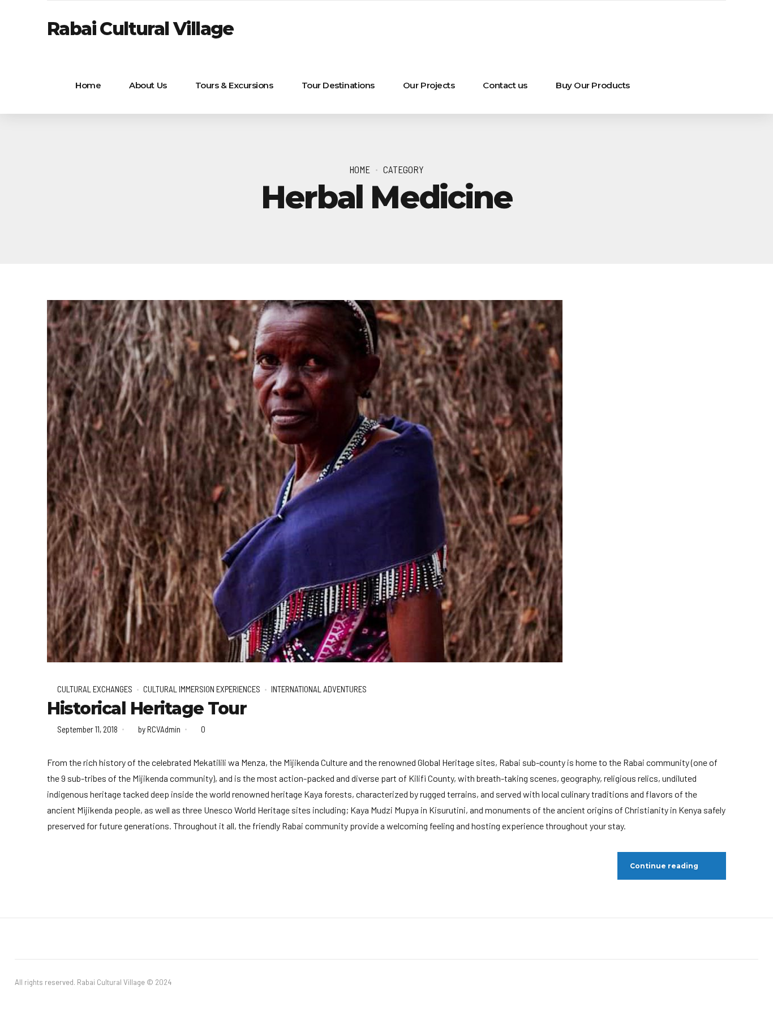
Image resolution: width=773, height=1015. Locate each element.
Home (88, 85)
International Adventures (319, 689)
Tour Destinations (338, 85)
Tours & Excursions (234, 85)
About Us (147, 85)
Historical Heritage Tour (146, 708)
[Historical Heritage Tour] (386, 481)
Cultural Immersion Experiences (201, 689)
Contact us (505, 85)
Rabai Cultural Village (140, 29)
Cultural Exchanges (94, 689)
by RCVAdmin (159, 729)
